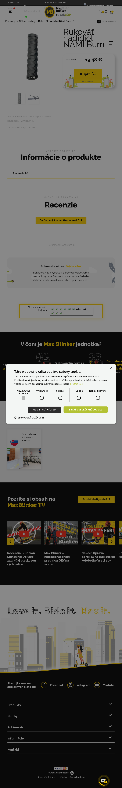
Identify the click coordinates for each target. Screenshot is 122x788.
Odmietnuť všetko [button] (44, 409)
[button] (29, 417)
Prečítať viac (76, 383)
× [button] (111, 368)
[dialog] (61, 394)
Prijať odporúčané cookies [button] (85, 409)
